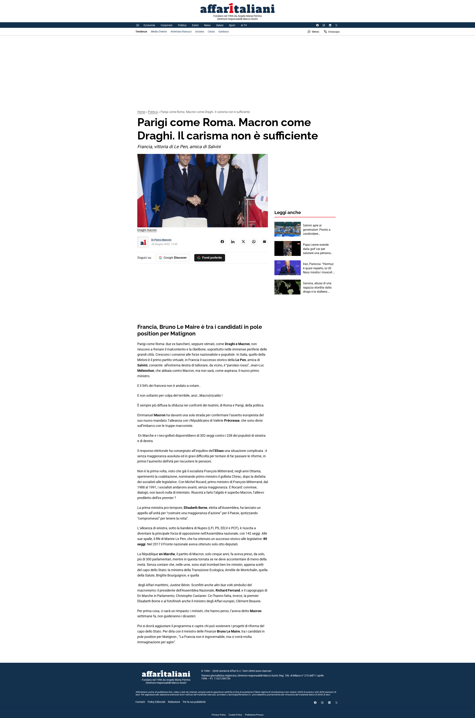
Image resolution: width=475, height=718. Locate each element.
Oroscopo (334, 31)
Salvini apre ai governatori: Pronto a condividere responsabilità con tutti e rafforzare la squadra (319, 230)
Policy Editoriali (156, 701)
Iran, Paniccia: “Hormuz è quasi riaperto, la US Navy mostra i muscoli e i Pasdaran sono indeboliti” (319, 268)
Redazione (174, 701)
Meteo (315, 31)
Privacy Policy (219, 715)
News (207, 25)
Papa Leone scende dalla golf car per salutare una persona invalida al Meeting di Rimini (317, 249)
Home (141, 112)
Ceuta (211, 31)
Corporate (166, 25)
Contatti (140, 701)
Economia (149, 25)
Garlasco (223, 31)
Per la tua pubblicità (194, 701)
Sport (232, 25)
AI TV (244, 25)
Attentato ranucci (181, 31)
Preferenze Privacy (254, 715)
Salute (219, 25)
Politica (182, 25)
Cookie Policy (235, 715)
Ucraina (199, 31)
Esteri (195, 25)
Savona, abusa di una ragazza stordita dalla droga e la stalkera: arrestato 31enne (317, 287)
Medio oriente (159, 31)
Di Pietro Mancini (161, 239)
